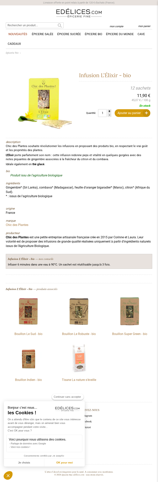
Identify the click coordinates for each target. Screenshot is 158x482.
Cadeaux (14, 44)
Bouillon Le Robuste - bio (79, 334)
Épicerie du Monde (120, 34)
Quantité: (91, 113)
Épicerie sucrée (69, 34)
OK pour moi (64, 462)
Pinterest (86, 427)
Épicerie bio (93, 34)
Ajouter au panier (129, 113)
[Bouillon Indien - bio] (28, 373)
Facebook (86, 421)
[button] (8, 475)
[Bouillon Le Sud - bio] (28, 327)
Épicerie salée (42, 34)
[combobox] (35, 25)
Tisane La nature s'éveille (79, 380)
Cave (141, 34)
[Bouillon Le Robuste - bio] (79, 327)
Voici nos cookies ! (20, 447)
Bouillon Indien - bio (28, 380)
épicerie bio (12, 52)
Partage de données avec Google (28, 443)
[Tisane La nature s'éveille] (79, 373)
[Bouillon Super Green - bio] (129, 327)
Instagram (86, 415)
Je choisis (24, 462)
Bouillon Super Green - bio (129, 334)
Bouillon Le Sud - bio (28, 334)
